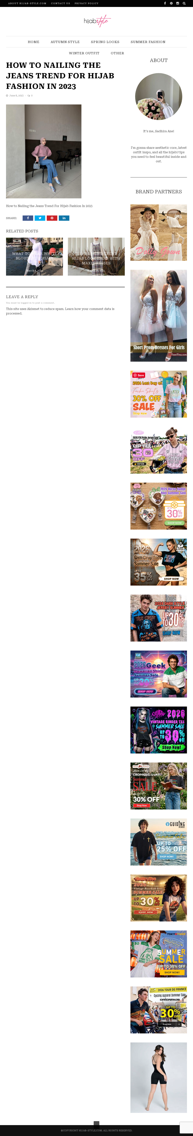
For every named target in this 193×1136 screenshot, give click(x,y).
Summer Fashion (148, 42)
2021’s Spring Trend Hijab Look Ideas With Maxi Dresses (96, 258)
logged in (26, 303)
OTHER (117, 53)
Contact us (60, 3)
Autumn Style (65, 42)
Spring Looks (105, 42)
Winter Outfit (84, 53)
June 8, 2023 (16, 95)
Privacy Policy (87, 3)
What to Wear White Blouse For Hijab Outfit (34, 258)
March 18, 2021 (96, 270)
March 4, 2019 (34, 270)
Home (33, 42)
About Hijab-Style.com (27, 3)
